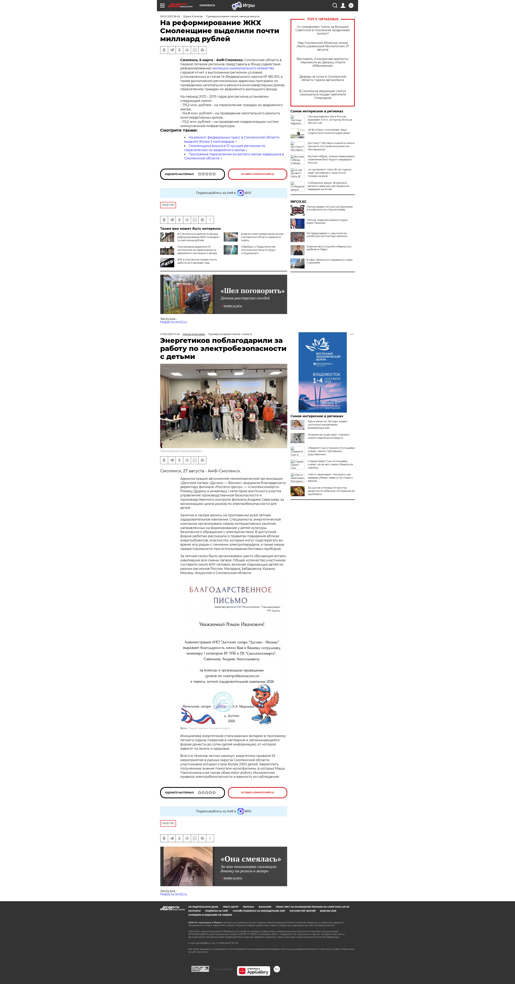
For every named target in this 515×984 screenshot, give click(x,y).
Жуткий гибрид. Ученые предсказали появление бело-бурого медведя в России (331, 159)
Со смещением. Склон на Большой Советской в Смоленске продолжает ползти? (322, 30)
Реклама (248, 907)
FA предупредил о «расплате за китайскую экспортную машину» (327, 235)
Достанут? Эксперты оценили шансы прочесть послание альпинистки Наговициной (331, 146)
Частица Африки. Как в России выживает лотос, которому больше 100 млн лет (330, 119)
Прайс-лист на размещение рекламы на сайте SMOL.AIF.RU (312, 907)
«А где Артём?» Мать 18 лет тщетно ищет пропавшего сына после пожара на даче (329, 172)
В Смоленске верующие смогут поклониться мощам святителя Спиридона (322, 94)
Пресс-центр (230, 907)
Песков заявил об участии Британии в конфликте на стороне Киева (330, 208)
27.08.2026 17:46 (169, 334)
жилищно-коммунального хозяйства (243, 68)
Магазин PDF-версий (302, 911)
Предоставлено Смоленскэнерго (181, 450)
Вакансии (265, 907)
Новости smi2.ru (173, 322)
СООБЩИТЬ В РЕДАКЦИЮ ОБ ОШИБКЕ (210, 915)
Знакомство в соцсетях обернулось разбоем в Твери (329, 248)
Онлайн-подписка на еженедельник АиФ (259, 911)
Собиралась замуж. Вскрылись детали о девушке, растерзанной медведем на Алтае (328, 186)
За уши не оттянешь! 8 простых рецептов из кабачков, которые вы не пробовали (331, 491)
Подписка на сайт (216, 911)
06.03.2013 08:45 (170, 16)
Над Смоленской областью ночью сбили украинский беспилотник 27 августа (323, 46)
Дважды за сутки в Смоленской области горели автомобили (322, 78)
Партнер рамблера (223, 969)
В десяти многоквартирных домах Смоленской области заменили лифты (262, 237)
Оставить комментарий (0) (257, 174)
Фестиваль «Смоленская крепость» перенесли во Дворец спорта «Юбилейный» (323, 62)
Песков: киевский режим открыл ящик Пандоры (327, 221)
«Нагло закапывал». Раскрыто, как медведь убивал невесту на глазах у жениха (330, 477)
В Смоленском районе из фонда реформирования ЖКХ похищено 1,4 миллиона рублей (198, 237)
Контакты (194, 911)
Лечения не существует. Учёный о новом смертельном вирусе (329, 436)
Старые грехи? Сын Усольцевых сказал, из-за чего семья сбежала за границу (330, 464)
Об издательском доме (203, 907)
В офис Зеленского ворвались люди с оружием (329, 261)
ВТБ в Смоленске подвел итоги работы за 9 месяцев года (197, 261)
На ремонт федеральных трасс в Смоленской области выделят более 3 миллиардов (231, 139)
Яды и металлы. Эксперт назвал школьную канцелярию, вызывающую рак (327, 424)
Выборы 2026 (328, 911)
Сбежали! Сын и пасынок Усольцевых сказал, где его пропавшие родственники (331, 451)
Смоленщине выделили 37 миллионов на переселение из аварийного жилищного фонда (197, 250)
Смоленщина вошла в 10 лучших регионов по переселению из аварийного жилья (224, 148)
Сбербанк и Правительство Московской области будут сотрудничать (258, 250)
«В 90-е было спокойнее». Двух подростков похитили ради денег (329, 131)
